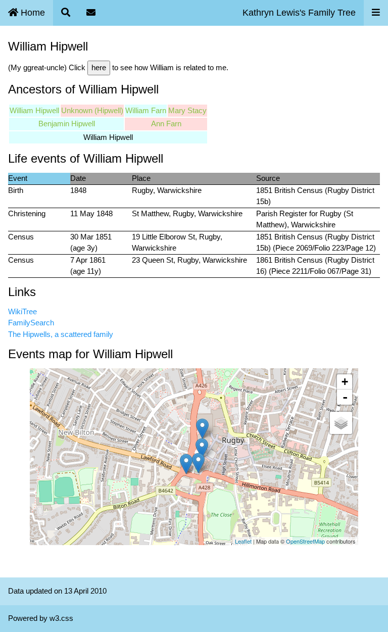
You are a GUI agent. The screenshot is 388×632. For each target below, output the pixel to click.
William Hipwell (34, 110)
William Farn (145, 110)
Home (31, 13)
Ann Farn (166, 123)
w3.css (61, 618)
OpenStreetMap (305, 541)
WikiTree (22, 311)
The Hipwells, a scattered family (60, 334)
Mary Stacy (187, 110)
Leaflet (243, 541)
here (98, 67)
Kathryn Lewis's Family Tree (299, 13)
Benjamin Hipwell (66, 123)
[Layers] (341, 423)
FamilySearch (31, 322)
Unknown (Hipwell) (92, 110)
